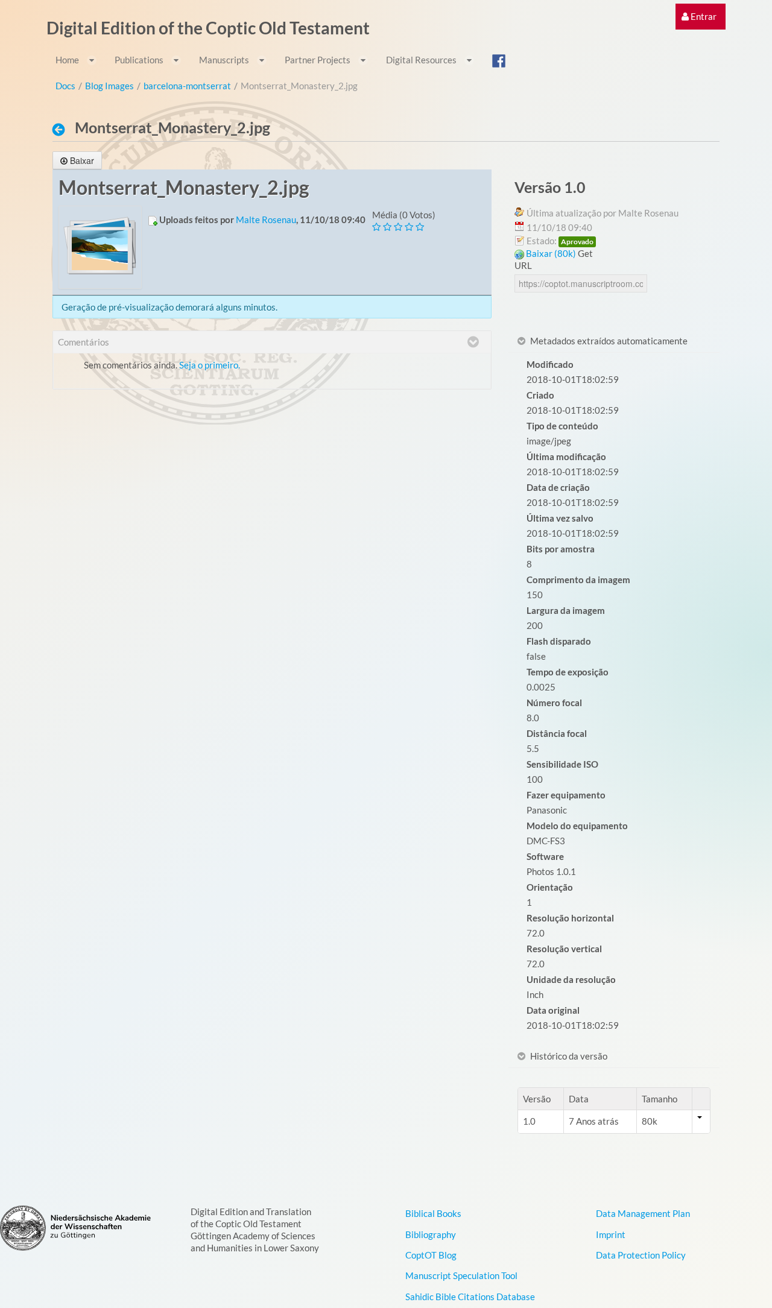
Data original (553, 1010)
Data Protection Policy (641, 1255)
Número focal (554, 702)
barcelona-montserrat (187, 85)
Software (545, 856)
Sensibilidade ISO (562, 764)
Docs (65, 85)
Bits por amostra (561, 548)
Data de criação (558, 487)
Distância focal (557, 733)
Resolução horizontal (570, 917)
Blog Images (109, 85)
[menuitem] (699, 17)
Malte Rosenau (266, 219)
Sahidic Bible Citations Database (470, 1296)
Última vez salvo (560, 518)
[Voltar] (62, 130)
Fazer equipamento (566, 794)
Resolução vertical (564, 948)
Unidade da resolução (571, 979)
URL (523, 265)
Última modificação (566, 456)
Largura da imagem (566, 610)
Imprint (610, 1234)
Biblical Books (433, 1213)
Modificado (550, 364)
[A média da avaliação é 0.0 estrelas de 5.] (377, 227)
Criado (540, 395)
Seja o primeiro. (209, 364)
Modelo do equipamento (577, 825)
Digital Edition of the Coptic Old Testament (208, 27)
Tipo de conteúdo (562, 425)
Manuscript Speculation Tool (461, 1275)
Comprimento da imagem (578, 579)
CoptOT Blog (431, 1255)
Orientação (550, 887)
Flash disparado (559, 641)
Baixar (82, 160)
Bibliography (430, 1234)
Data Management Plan (643, 1213)
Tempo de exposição (568, 671)
